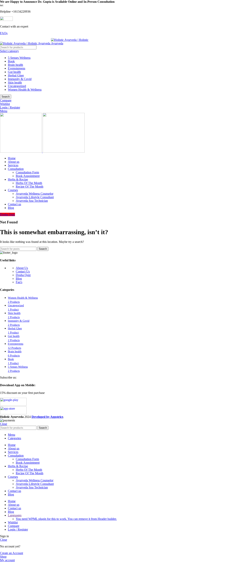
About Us (22, 268)
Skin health (15, 82)
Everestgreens (16, 68)
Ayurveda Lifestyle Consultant (35, 197)
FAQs (3, 33)
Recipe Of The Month (29, 186)
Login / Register (18, 529)
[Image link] (13, 404)
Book (11, 61)
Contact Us (23, 271)
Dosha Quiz (7, 214)
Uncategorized (17, 86)
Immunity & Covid (20, 79)
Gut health (14, 72)
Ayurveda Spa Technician (32, 200)
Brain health (15, 64)
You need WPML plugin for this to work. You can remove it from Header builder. (66, 519)
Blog (19, 278)
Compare (13, 526)
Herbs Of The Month (29, 183)
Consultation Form (27, 172)
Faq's (19, 282)
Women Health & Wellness (25, 89)
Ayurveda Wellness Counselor (34, 193)
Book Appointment (28, 176)
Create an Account (11, 553)
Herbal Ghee (16, 75)
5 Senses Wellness (19, 57)
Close (3, 424)
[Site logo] (25, 43)
